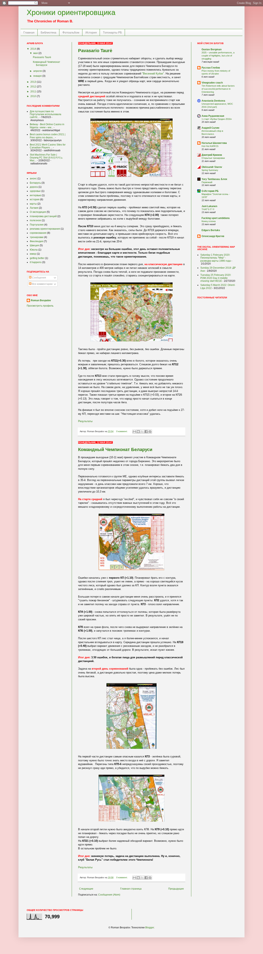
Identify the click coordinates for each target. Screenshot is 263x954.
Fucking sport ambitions (216, 218)
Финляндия (36, 241)
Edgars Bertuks (211, 230)
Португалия (37, 224)
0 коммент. (122, 431)
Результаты (85, 421)
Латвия (34, 207)
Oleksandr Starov (212, 167)
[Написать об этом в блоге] (138, 431)
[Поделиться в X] (142, 431)
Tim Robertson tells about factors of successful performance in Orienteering (218, 89)
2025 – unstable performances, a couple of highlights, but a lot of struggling (218, 55)
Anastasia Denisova (213, 100)
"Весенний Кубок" (153, 73)
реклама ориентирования (45, 228)
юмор (33, 253)
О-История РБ (210, 191)
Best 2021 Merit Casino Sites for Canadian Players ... (48, 146)
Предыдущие (176, 888)
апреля (38, 71)
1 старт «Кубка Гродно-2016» (217, 119)
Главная (29, 32)
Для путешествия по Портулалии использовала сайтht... (45, 114)
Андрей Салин (210, 127)
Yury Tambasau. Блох (214, 179)
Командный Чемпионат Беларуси (115, 449)
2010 (33, 96)
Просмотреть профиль (40, 305)
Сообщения (38, 277)
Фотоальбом (70, 32)
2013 (33, 81)
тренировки (36, 237)
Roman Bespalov (41, 300)
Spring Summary (210, 170)
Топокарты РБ (112, 32)
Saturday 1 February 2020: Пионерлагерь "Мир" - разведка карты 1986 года (215, 257)
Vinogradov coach (212, 82)
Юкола (34, 249)
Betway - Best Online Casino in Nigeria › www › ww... (47, 126)
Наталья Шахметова (214, 143)
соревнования (38, 232)
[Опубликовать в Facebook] (146, 431)
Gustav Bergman (211, 49)
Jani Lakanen (209, 206)
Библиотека (48, 32)
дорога (34, 187)
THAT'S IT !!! (208, 209)
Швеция (34, 245)
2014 (33, 48)
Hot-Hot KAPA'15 (210, 146)
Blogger (149, 927)
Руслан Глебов (211, 67)
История (91, 32)
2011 (33, 91)
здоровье (35, 191)
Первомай (207, 182)
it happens (36, 262)
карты (33, 203)
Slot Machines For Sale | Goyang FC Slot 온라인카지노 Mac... (46, 157)
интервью (35, 195)
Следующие (86, 888)
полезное (35, 220)
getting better (37, 258)
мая (35, 53)
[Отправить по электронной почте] (134, 431)
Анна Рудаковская (213, 116)
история (34, 199)
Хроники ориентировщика (71, 12)
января (37, 75)
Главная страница (131, 888)
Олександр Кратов (213, 236)
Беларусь (35, 182)
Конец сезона (209, 221)
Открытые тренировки (213, 158)
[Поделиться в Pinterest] (150, 431)
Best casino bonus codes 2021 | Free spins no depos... (47, 136)
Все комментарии (42, 284)
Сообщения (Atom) (109, 894)
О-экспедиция (38, 212)
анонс (33, 178)
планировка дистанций (43, 216)
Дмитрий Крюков (212, 154)
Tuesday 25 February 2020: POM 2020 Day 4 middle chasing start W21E (215, 278)
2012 (33, 86)
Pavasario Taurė (95, 50)
